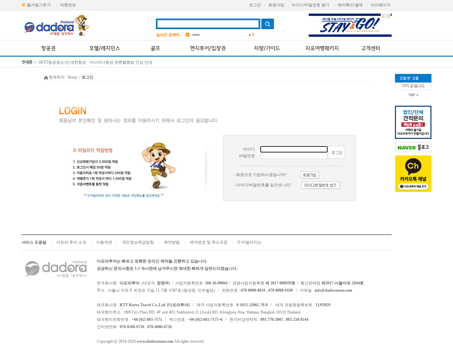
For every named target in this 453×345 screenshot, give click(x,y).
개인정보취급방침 (138, 242)
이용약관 (104, 242)
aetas (196, 34)
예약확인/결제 (350, 5)
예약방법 (172, 242)
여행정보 (68, 5)
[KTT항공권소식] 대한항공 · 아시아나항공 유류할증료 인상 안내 (95, 62)
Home (72, 77)
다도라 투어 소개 (71, 242)
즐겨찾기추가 (39, 5)
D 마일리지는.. (250, 242)
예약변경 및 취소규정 (208, 242)
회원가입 (276, 5)
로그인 (255, 5)
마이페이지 (381, 5)
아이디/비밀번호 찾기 (310, 5)
